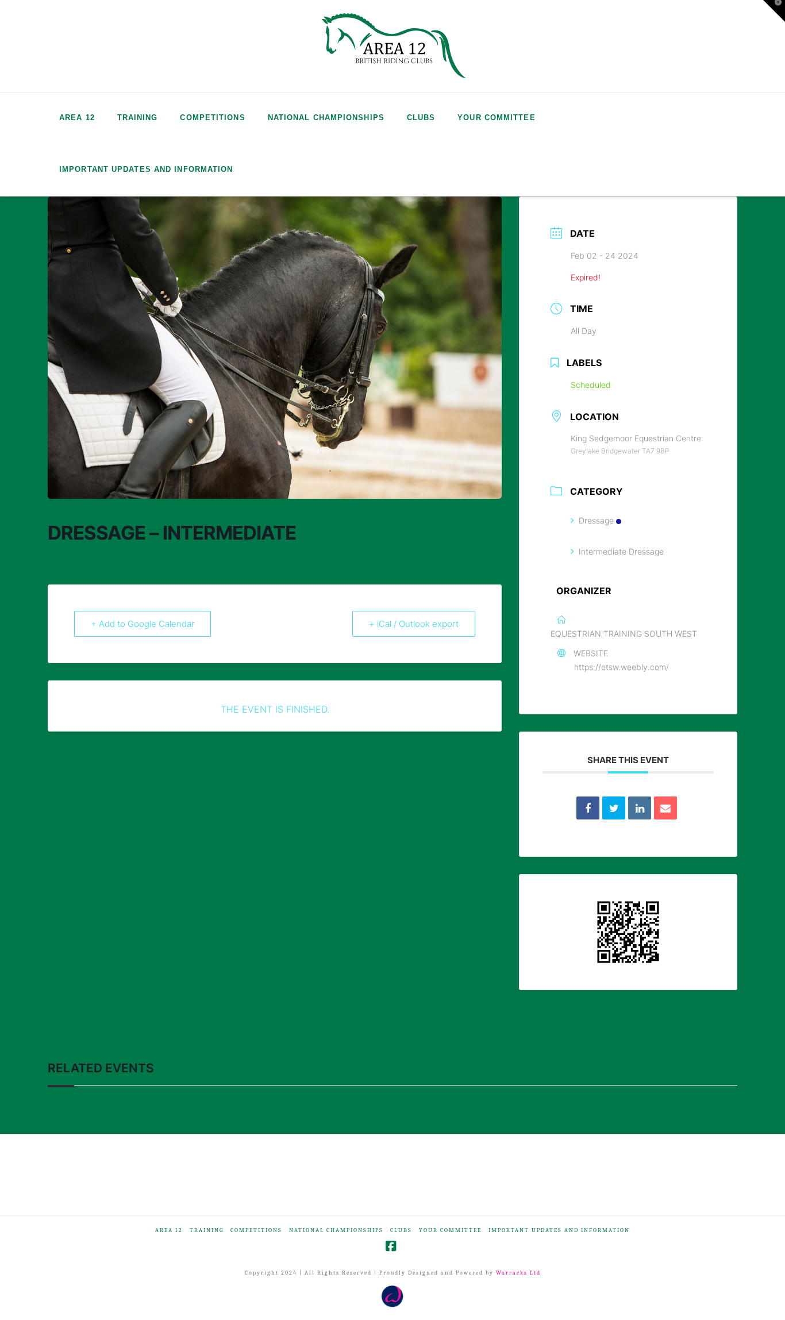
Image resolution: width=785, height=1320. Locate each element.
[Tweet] (613, 807)
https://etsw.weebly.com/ (621, 667)
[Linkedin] (639, 807)
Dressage (596, 520)
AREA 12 (169, 1230)
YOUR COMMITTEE (450, 1230)
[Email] (665, 807)
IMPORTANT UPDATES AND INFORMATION (559, 1230)
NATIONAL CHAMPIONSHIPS (336, 1230)
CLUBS (401, 1230)
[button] (774, 11)
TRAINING (207, 1230)
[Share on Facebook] (587, 807)
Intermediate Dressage (621, 551)
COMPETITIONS (256, 1230)
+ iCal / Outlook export (414, 623)
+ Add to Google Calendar (142, 623)
